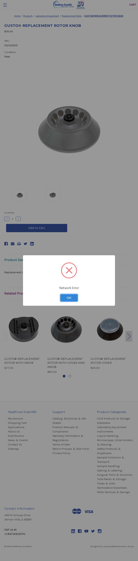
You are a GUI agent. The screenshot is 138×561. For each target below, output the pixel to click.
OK (69, 298)
